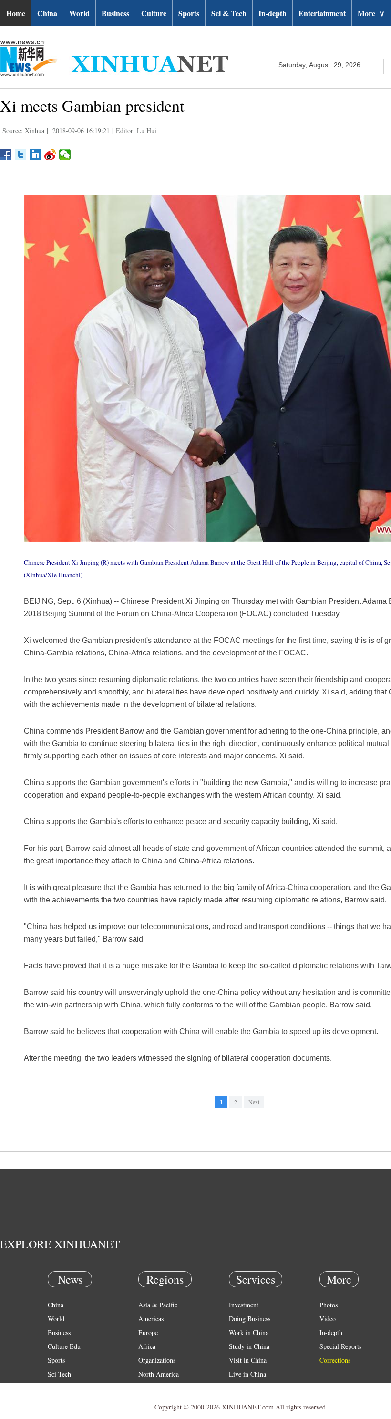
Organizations (156, 1360)
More (371, 13)
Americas (151, 1318)
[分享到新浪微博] (50, 154)
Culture (153, 13)
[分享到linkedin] (35, 154)
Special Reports (340, 1346)
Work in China (248, 1332)
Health (56, 1387)
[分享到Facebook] (6, 154)
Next (253, 1102)
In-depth (272, 13)
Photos (328, 1304)
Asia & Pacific (157, 1304)
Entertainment (322, 13)
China (47, 13)
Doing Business (249, 1318)
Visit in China (248, 1360)
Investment (243, 1304)
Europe (148, 1332)
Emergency (244, 1387)
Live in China (247, 1373)
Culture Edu (64, 1346)
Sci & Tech (229, 13)
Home (15, 13)
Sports (188, 13)
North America (158, 1373)
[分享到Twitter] (21, 154)
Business (115, 13)
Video (327, 1318)
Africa (146, 1346)
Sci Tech (59, 1373)
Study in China (249, 1346)
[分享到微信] (65, 154)
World (79, 13)
